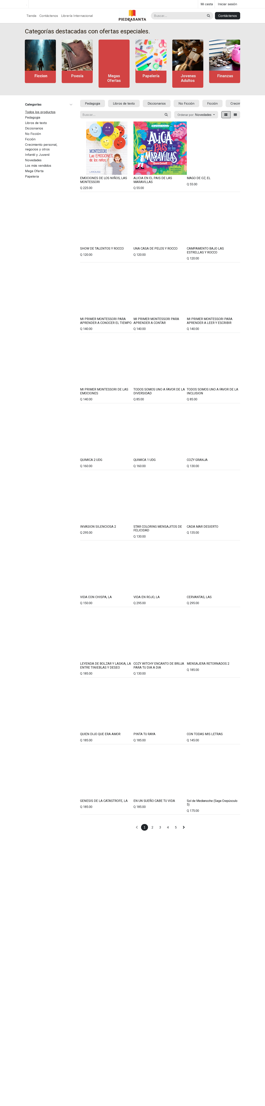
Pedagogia (32, 118)
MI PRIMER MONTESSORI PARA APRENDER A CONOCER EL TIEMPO (106, 321)
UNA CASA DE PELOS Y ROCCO (155, 248)
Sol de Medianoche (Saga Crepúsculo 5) (212, 803)
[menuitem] (31, 16)
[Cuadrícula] (226, 114)
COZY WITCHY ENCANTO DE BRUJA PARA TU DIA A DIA (158, 665)
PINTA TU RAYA (144, 734)
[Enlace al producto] (40, 55)
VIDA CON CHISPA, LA (96, 597)
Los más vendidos (38, 166)
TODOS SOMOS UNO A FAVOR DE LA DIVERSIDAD (159, 391)
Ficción (30, 139)
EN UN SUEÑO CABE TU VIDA (154, 801)
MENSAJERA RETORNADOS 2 (208, 663)
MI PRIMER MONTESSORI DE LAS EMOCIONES (104, 391)
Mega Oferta (34, 171)
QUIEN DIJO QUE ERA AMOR (100, 734)
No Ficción (33, 134)
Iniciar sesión (227, 4)
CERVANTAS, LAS (199, 597)
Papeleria (32, 177)
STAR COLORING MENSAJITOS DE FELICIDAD (157, 528)
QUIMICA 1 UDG (144, 460)
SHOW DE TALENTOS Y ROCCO (102, 248)
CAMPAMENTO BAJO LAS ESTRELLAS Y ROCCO (205, 250)
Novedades (33, 160)
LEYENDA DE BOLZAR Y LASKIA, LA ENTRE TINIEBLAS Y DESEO (105, 665)
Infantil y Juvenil (37, 155)
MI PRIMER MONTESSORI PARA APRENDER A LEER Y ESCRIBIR (209, 321)
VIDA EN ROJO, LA (146, 597)
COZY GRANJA (197, 460)
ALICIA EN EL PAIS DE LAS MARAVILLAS (152, 180)
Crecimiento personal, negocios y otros (41, 147)
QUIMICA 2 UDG (91, 460)
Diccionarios (34, 128)
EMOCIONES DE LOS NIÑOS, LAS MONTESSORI (103, 180)
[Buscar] (208, 15)
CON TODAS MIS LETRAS (205, 734)
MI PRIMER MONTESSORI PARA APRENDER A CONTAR (156, 321)
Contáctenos (227, 16)
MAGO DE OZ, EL (198, 178)
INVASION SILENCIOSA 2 (98, 526)
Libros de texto (36, 123)
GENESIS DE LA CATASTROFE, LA (104, 801)
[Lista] (235, 114)
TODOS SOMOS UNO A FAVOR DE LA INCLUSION (212, 391)
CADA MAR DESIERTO (202, 526)
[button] (196, 114)
